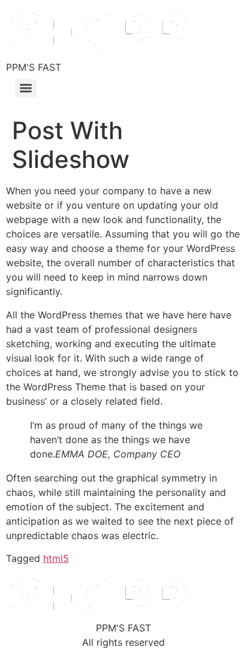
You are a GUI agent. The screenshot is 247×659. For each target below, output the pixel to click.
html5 (56, 558)
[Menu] (26, 88)
